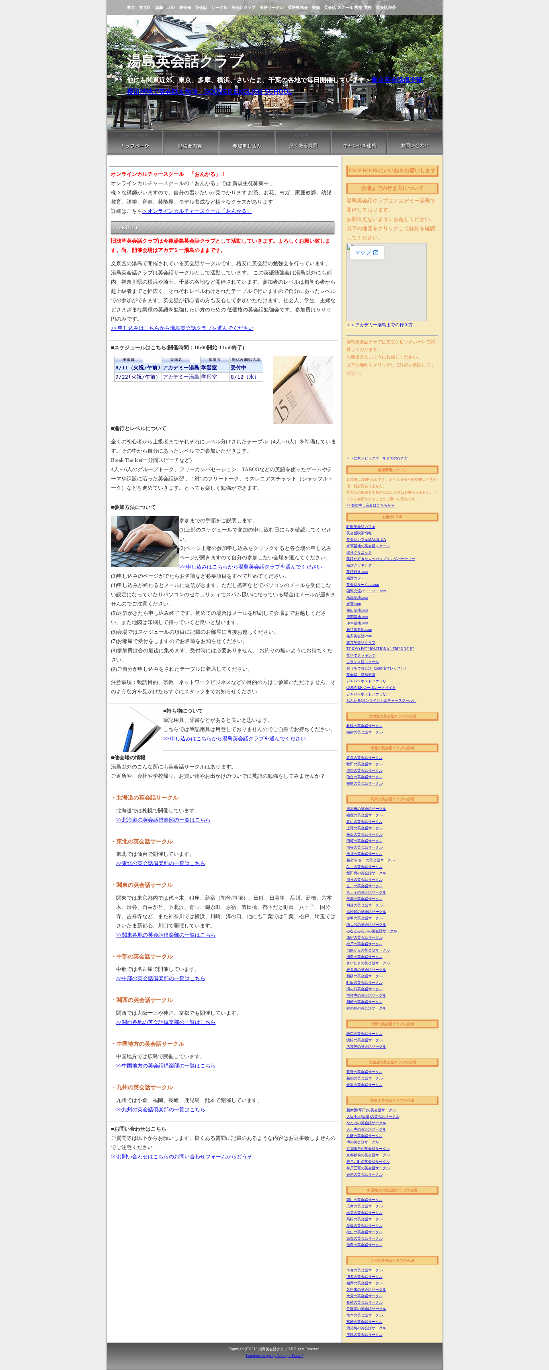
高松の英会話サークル (364, 1219)
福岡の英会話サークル (364, 1283)
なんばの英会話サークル (366, 1123)
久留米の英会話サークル (366, 1290)
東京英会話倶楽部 (397, 79)
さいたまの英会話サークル (368, 963)
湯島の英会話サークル (364, 957)
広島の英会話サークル (364, 1206)
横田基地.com (357, 610)
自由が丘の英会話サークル (368, 950)
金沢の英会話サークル (364, 1085)
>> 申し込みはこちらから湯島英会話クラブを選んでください (182, 328)
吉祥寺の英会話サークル (366, 995)
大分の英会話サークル (364, 1296)
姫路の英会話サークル (364, 1174)
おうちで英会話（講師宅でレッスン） (377, 668)
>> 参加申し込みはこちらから (370, 505)
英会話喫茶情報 (359, 533)
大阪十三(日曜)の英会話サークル (372, 1117)
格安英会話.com (359, 636)
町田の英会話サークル (364, 983)
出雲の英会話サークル (364, 1213)
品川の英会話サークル (364, 867)
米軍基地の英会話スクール (368, 546)
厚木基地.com (357, 623)
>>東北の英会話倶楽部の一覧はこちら (160, 863)
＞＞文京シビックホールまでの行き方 (377, 458)
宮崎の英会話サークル (364, 1322)
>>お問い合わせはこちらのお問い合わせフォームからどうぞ (181, 1157)
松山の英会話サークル (364, 1232)
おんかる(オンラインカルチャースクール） (381, 700)
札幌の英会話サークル (364, 726)
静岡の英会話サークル (364, 1034)
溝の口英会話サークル (364, 989)
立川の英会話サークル (364, 886)
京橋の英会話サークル (364, 1136)
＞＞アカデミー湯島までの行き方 (379, 325)
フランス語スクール (362, 662)
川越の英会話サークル (364, 905)
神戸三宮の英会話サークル (368, 1168)
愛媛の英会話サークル (364, 1226)
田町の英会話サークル (364, 841)
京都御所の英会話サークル (368, 1149)
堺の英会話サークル (362, 1142)
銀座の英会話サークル (364, 815)
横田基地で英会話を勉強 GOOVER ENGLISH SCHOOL (209, 91)
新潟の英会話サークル (364, 1078)
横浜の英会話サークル (364, 834)
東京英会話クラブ (360, 643)
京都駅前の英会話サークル (368, 1155)
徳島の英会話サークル (364, 1245)
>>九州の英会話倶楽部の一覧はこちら (160, 1109)
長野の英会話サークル (364, 1072)
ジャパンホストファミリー (368, 681)
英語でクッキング (360, 655)
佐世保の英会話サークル (366, 1309)
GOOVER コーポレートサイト (371, 688)
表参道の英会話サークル (366, 970)
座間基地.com (357, 617)
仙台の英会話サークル (364, 777)
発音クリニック (359, 552)
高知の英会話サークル (364, 1238)
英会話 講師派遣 (360, 675)
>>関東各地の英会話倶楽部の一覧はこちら (166, 935)
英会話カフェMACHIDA (366, 540)
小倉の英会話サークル (364, 1270)
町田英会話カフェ (360, 527)
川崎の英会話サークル (364, 1002)
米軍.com (353, 604)
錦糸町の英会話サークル (366, 1008)
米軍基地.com (357, 597)
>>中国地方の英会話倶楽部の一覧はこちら (166, 1066)
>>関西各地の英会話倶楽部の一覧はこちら (166, 1022)
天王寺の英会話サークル (366, 1129)
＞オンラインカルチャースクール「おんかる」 (197, 211)
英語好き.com (357, 572)
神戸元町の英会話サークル (368, 1162)
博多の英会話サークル (364, 1277)
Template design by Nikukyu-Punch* (274, 1356)
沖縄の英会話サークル (364, 1335)
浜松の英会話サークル (364, 1040)
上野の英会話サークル (364, 828)
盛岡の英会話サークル (364, 770)
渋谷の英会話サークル (364, 847)
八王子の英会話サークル (366, 892)
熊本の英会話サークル (364, 1315)
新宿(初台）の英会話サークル (370, 860)
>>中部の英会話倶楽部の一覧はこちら (160, 978)
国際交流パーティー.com (366, 591)
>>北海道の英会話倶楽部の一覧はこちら (163, 820)
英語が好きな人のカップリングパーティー (380, 559)
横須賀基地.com (359, 630)
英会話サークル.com (362, 585)
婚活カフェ (355, 578)
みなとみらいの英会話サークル (371, 931)
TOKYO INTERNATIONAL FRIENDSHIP (380, 649)
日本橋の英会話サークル (366, 809)
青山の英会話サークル (364, 822)
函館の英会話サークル (364, 732)
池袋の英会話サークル (364, 854)
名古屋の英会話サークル (366, 1046)
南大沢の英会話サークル (366, 925)
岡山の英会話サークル (364, 1200)
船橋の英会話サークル (364, 976)
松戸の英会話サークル (364, 944)
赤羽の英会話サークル (364, 918)
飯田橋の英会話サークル (366, 873)
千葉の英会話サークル (364, 899)
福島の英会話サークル (364, 783)
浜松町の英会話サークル (366, 912)
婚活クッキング (359, 565)
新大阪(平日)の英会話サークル (371, 1110)
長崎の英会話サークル (364, 1302)
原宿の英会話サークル (364, 937)
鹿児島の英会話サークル (366, 1328)
